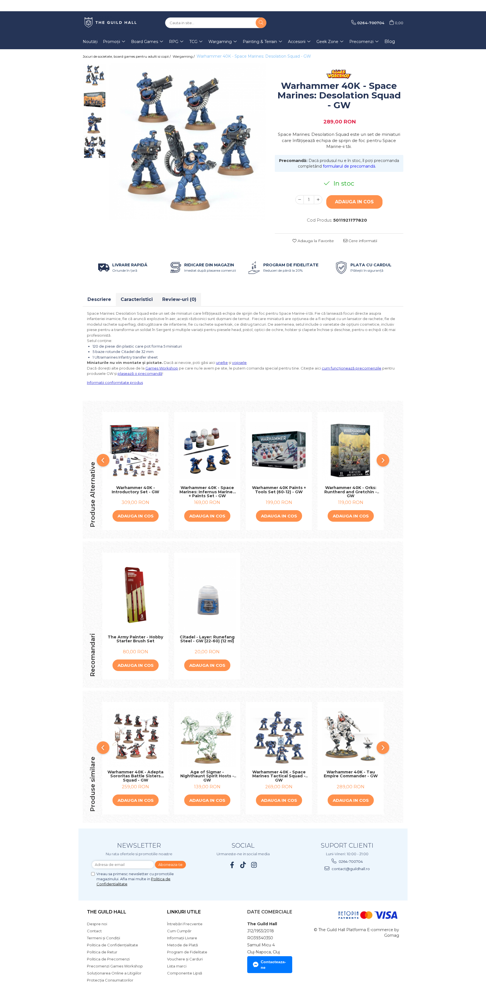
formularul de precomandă (349, 166)
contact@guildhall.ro (350, 868)
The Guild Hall (106, 912)
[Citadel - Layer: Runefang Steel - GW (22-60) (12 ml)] (207, 595)
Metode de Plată (182, 945)
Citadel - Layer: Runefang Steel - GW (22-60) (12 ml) (207, 639)
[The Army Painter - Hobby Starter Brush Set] (135, 595)
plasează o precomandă (140, 373)
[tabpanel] (187, 141)
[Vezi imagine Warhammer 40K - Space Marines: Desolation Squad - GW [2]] (94, 123)
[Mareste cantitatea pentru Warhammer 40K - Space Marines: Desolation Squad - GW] (318, 199)
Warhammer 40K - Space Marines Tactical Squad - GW (279, 776)
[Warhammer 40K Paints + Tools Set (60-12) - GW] (279, 450)
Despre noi (97, 924)
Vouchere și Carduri (185, 959)
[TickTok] (243, 865)
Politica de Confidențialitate (112, 945)
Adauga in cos (354, 201)
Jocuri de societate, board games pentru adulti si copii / (127, 56)
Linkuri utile (184, 912)
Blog (389, 41)
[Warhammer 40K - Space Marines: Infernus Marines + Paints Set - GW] (207, 450)
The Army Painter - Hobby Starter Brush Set (135, 639)
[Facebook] (232, 865)
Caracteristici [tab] (137, 299)
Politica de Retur (102, 952)
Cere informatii (362, 240)
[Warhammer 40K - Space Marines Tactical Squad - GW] (279, 737)
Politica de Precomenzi (108, 959)
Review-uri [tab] (179, 299)
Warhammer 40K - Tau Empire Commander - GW (351, 774)
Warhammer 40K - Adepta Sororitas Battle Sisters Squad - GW (135, 776)
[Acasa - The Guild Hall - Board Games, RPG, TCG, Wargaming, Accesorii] (111, 22)
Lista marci (176, 966)
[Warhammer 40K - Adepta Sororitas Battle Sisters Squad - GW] (135, 737)
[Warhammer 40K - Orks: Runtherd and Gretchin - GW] (350, 450)
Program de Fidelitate (187, 952)
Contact (94, 931)
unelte (222, 362)
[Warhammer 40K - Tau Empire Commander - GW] (350, 737)
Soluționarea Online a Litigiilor (114, 973)
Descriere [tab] (99, 299)
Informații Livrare (182, 938)
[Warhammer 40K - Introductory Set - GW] (135, 450)
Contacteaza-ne (273, 965)
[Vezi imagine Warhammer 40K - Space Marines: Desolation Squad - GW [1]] (94, 99)
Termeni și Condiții (103, 938)
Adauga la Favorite (315, 240)
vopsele (239, 362)
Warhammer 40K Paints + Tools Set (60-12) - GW (279, 490)
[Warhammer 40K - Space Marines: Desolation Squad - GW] (187, 141)
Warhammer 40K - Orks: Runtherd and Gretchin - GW (350, 492)
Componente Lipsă (184, 973)
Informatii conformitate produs (115, 382)
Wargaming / (184, 56)
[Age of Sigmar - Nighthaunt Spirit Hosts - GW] (207, 737)
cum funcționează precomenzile (351, 368)
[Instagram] (254, 865)
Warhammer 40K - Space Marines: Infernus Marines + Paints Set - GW (207, 492)
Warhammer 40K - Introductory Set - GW (135, 490)
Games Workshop (161, 368)
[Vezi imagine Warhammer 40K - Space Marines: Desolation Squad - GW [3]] (94, 147)
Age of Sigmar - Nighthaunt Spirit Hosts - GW (207, 776)
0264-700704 (350, 861)
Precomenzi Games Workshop (115, 966)
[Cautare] (261, 22)
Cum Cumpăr (179, 931)
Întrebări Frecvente (184, 924)
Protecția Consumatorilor (110, 980)
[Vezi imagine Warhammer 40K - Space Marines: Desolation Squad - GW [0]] (94, 75)
